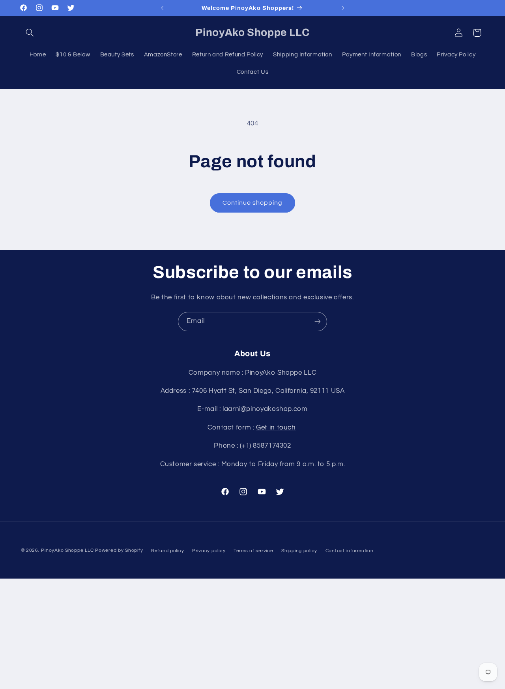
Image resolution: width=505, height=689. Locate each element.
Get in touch (276, 427)
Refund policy (167, 551)
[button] (30, 33)
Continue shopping (253, 203)
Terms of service (253, 551)
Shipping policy (299, 551)
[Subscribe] (318, 321)
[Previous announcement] (162, 8)
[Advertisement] (252, 634)
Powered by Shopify (119, 550)
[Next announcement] (343, 8)
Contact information (349, 551)
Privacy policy (208, 551)
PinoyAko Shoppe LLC (67, 550)
